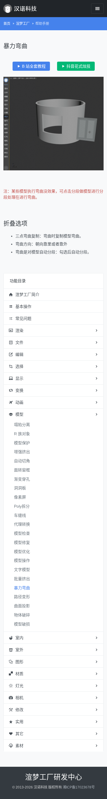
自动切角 (22, 461)
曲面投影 (22, 606)
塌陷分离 (22, 424)
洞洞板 (20, 488)
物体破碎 (22, 615)
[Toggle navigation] (97, 8)
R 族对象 (22, 433)
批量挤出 (22, 578)
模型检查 (22, 533)
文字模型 (22, 569)
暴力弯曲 (22, 588)
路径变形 (22, 596)
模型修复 (22, 542)
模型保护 (22, 443)
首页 (6, 24)
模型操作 (22, 560)
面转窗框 (22, 470)
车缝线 (20, 515)
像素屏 (20, 497)
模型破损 (22, 624)
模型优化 (22, 551)
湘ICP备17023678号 (79, 787)
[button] (53, 295)
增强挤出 (22, 451)
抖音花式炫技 (77, 66)
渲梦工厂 (23, 24)
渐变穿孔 (22, 479)
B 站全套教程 (33, 66)
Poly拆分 (22, 506)
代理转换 (22, 524)
